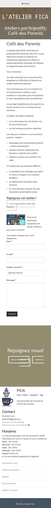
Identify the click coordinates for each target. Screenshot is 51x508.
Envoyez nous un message (13, 422)
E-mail (10, 254)
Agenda (5, 476)
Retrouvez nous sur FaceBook (14, 425)
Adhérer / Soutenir (10, 490)
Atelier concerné (15, 267)
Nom (9, 241)
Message (11, 280)
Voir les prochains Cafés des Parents (21, 205)
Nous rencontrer (18, 359)
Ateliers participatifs (25, 28)
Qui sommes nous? (10, 463)
